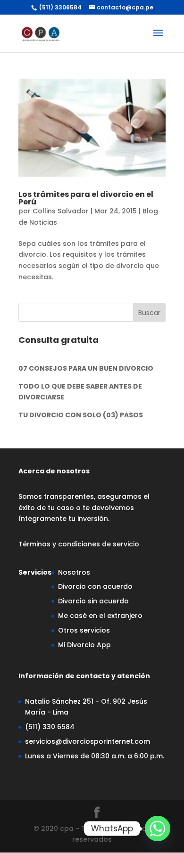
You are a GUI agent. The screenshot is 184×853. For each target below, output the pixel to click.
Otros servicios (84, 630)
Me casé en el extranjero (100, 615)
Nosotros (74, 572)
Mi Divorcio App (84, 645)
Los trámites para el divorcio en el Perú (85, 198)
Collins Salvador (61, 211)
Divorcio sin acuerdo (93, 601)
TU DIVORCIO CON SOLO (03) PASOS (80, 415)
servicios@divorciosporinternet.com (87, 741)
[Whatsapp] (157, 828)
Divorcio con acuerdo (95, 586)
